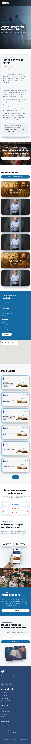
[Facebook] (2, 684)
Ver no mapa (7, 334)
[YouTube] (10, 684)
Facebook (16, 504)
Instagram (16, 508)
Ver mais (15, 477)
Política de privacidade (8, 717)
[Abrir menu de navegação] (28, 3)
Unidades (4, 695)
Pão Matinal (4, 698)
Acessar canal (15, 158)
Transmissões (5, 714)
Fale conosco (5, 709)
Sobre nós (4, 692)
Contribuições (5, 711)
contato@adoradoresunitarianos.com (15, 725)
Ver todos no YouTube (15, 176)
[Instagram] (6, 684)
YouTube (16, 513)
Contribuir (15, 610)
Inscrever (15, 641)
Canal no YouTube (6, 701)
